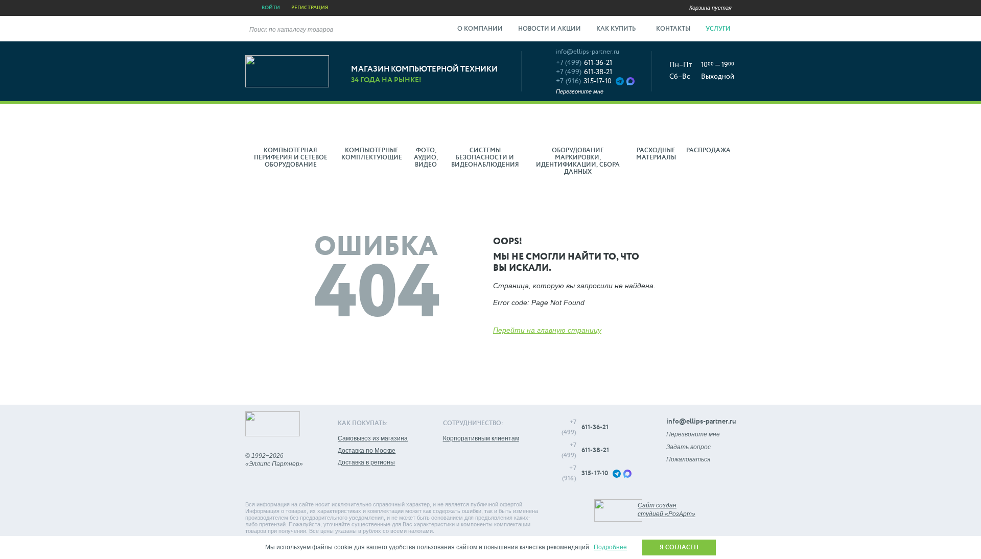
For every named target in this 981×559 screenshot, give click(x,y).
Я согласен (679, 548)
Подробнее (610, 547)
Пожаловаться (688, 459)
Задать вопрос (688, 447)
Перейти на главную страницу (547, 330)
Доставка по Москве (366, 451)
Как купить (616, 29)
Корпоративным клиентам (481, 438)
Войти (271, 7)
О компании (480, 29)
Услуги (719, 29)
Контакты (673, 29)
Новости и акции (549, 29)
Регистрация (309, 7)
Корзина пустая (710, 8)
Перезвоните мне (579, 91)
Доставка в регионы (366, 462)
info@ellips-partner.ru (587, 52)
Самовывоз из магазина (373, 438)
